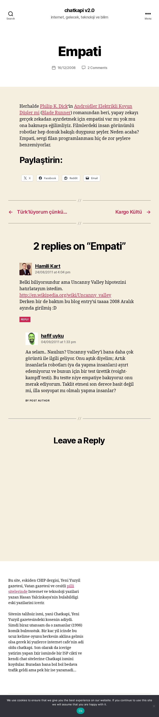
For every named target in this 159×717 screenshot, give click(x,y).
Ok (80, 710)
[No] (154, 706)
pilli (70, 586)
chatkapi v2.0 (79, 10)
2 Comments (97, 68)
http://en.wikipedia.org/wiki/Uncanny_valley (65, 295)
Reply (25, 319)
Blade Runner (56, 113)
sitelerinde (18, 591)
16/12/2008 (67, 68)
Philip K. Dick (54, 106)
